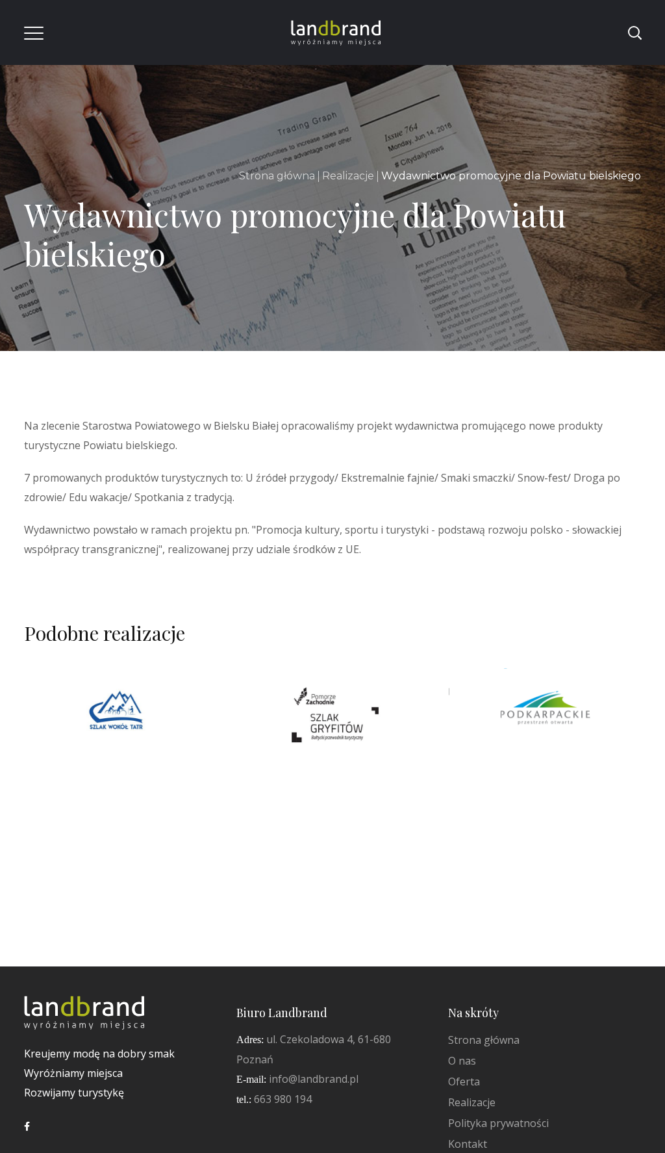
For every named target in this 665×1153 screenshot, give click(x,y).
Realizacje (348, 176)
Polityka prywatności (498, 1123)
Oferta (464, 1081)
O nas (462, 1061)
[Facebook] (27, 1126)
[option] (120, 722)
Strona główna (277, 176)
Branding (77, 745)
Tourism (131, 745)
